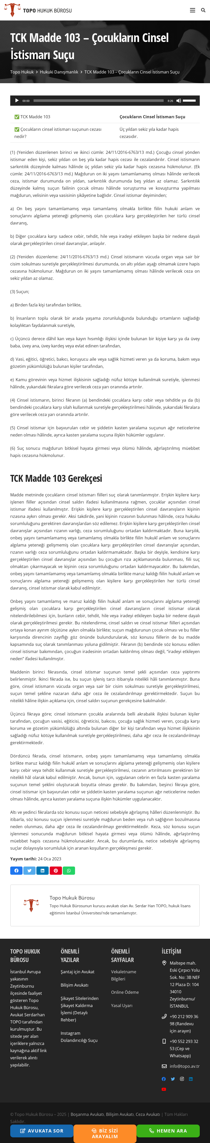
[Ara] (203, 10)
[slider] (190, 100)
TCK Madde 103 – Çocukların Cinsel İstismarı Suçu (132, 72)
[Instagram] (182, 1079)
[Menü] (193, 10)
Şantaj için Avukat (77, 972)
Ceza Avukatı (148, 1114)
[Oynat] (16, 100)
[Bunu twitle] (29, 871)
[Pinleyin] (56, 871)
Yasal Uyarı (121, 1005)
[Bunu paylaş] (16, 871)
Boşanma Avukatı (87, 1114)
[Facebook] (164, 1079)
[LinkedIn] (191, 1079)
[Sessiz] (178, 100)
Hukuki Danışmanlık (59, 72)
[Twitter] (173, 1079)
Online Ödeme (125, 992)
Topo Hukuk (22, 72)
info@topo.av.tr (185, 1066)
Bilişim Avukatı (74, 985)
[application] (105, 100)
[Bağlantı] (37, 10)
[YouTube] (164, 1089)
